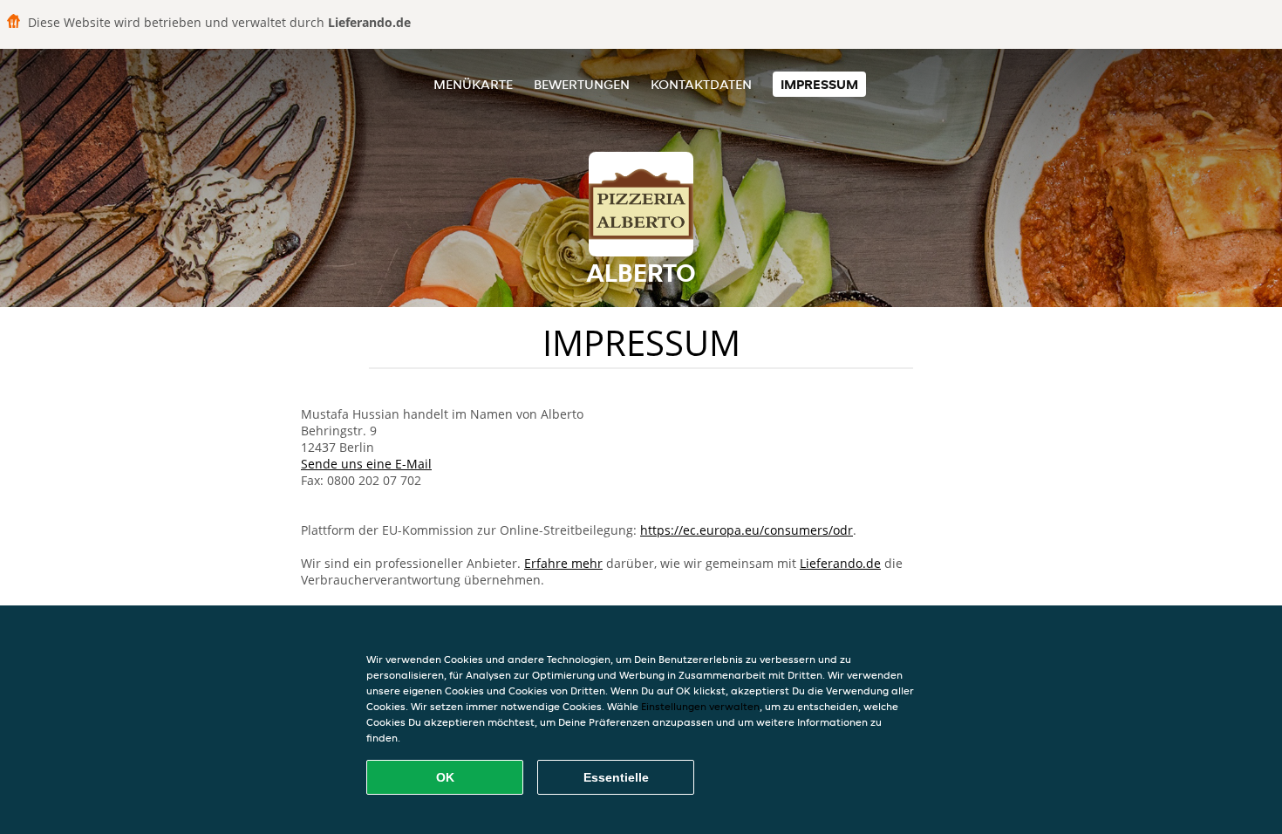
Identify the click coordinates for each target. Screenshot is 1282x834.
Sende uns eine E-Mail (366, 463)
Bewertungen (582, 84)
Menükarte (473, 84)
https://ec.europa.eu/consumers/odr (746, 530)
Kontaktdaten (701, 84)
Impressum (819, 84)
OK (445, 777)
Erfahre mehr (563, 563)
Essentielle (616, 777)
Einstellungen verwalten (700, 706)
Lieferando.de (840, 563)
